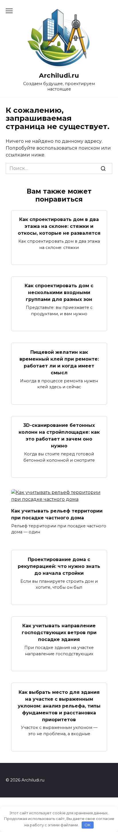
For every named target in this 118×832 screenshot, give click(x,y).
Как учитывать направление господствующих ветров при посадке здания (59, 632)
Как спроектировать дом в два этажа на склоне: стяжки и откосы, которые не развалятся (59, 226)
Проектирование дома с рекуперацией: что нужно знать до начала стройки (59, 566)
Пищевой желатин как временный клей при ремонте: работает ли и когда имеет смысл (59, 362)
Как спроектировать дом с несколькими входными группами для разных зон (59, 292)
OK (87, 825)
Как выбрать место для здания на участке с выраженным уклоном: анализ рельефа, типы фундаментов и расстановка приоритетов (59, 705)
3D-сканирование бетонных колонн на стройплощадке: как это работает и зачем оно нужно (59, 436)
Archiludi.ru (59, 75)
